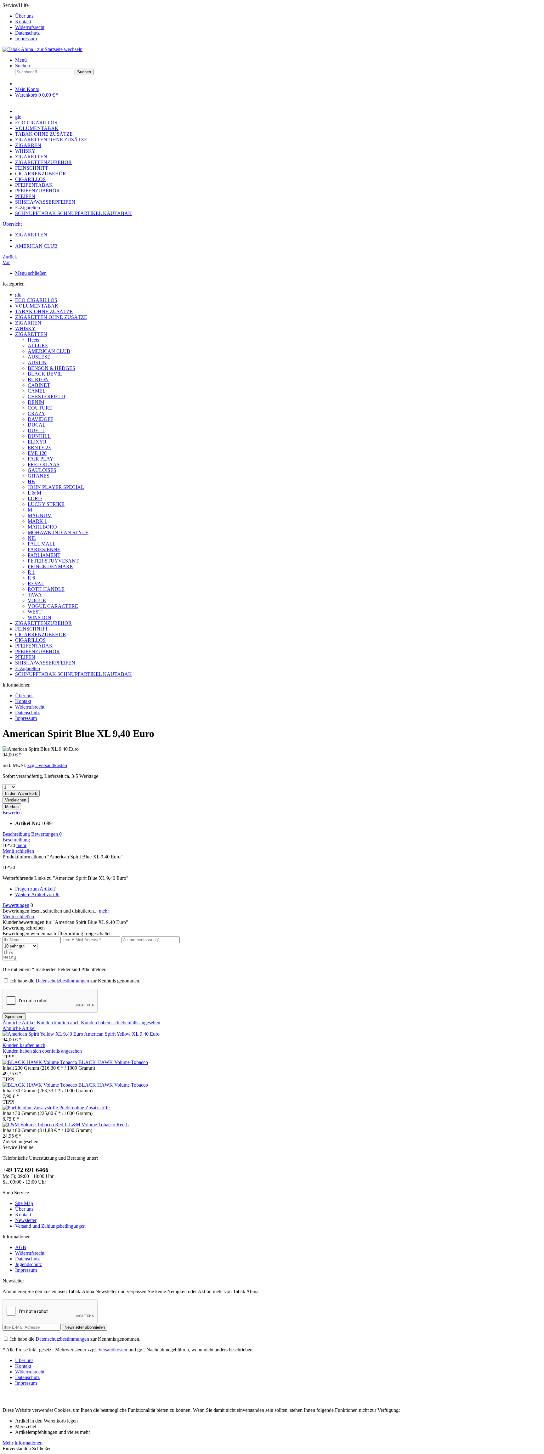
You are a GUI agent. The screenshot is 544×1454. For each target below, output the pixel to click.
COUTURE (40, 407)
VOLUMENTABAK (37, 305)
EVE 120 (37, 453)
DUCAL (37, 424)
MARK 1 (37, 521)
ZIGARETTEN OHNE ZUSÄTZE (51, 317)
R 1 (31, 572)
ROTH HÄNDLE (46, 589)
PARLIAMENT (44, 555)
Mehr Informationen (22, 1443)
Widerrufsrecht (29, 27)
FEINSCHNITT (31, 628)
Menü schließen (31, 273)
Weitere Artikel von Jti (37, 894)
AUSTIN (37, 362)
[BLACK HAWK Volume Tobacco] (40, 1062)
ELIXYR (37, 441)
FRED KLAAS (44, 464)
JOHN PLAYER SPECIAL (56, 487)
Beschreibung (16, 834)
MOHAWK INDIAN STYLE (58, 532)
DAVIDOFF (40, 419)
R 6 (31, 577)
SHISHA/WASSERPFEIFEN (45, 662)
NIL (32, 538)
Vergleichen (15, 800)
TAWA (35, 594)
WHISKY (25, 328)
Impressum (26, 38)
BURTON (38, 379)
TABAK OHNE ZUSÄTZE (44, 311)
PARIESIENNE (44, 549)
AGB (20, 1247)
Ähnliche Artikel (19, 1022)
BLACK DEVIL (45, 373)
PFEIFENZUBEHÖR (37, 651)
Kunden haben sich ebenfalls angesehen (120, 1022)
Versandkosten (112, 1349)
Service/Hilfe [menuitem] (23, 22)
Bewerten (12, 812)
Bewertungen (46, 834)
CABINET (39, 385)
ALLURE (38, 345)
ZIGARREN (28, 322)
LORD (35, 498)
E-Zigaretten (27, 668)
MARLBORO (42, 526)
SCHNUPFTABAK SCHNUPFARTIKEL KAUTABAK (73, 674)
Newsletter (26, 1220)
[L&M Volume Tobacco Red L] (36, 1124)
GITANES (38, 475)
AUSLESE (39, 356)
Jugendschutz (28, 1264)
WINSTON (39, 617)
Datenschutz (27, 33)
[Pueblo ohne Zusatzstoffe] (31, 1107)
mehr (21, 845)
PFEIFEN (25, 657)
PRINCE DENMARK (50, 566)
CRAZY (36, 413)
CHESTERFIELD (46, 396)
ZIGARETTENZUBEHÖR (43, 623)
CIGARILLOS (30, 640)
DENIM (36, 402)
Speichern (14, 1016)
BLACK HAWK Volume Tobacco (113, 1062)
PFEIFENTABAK (34, 645)
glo (18, 294)
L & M (34, 492)
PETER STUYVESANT (53, 560)
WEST (35, 611)
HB (31, 481)
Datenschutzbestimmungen (62, 980)
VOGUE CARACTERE (53, 606)
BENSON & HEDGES (51, 368)
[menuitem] (278, 16)
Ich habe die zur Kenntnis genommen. (75, 980)
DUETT (36, 430)
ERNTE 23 (39, 447)
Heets (33, 339)
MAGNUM (40, 515)
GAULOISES (42, 470)
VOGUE (37, 600)
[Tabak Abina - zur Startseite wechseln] (42, 49)
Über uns (24, 16)
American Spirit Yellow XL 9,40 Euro (122, 1034)
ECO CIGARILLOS (36, 300)
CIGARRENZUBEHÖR (40, 634)
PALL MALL (42, 543)
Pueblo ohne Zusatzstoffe (84, 1107)
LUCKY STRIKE (46, 504)
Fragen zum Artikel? (35, 888)
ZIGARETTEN (31, 334)
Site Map (24, 1203)
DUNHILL (39, 436)
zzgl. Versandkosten (47, 765)
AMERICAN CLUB (49, 351)
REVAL (36, 583)
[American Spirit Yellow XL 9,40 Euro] (43, 1034)
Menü (21, 60)
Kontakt (23, 21)
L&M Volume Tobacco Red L (99, 1124)
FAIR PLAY (41, 458)
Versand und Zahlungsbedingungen (50, 1226)
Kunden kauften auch (58, 1022)
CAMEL (37, 390)
